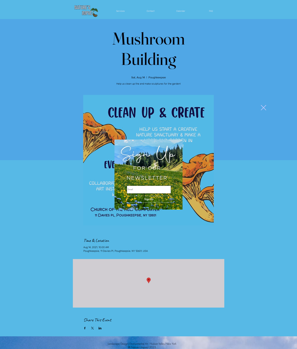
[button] (263, 108)
